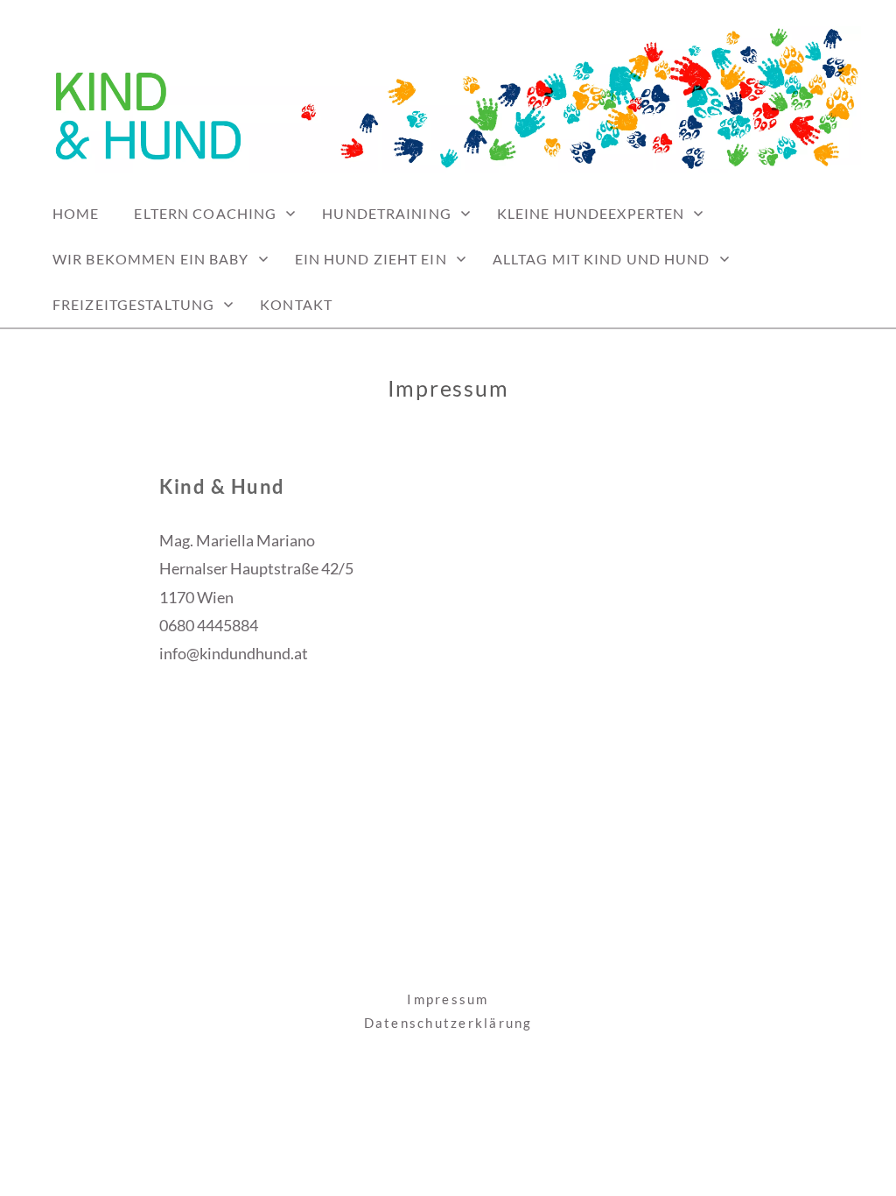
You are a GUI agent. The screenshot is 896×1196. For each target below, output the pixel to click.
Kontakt (296, 304)
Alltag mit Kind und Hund (601, 258)
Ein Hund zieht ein (371, 258)
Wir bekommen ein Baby (150, 258)
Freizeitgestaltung (133, 304)
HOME (75, 213)
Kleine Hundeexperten (590, 213)
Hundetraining (387, 213)
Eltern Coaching (205, 213)
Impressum (447, 999)
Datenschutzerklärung (448, 1023)
